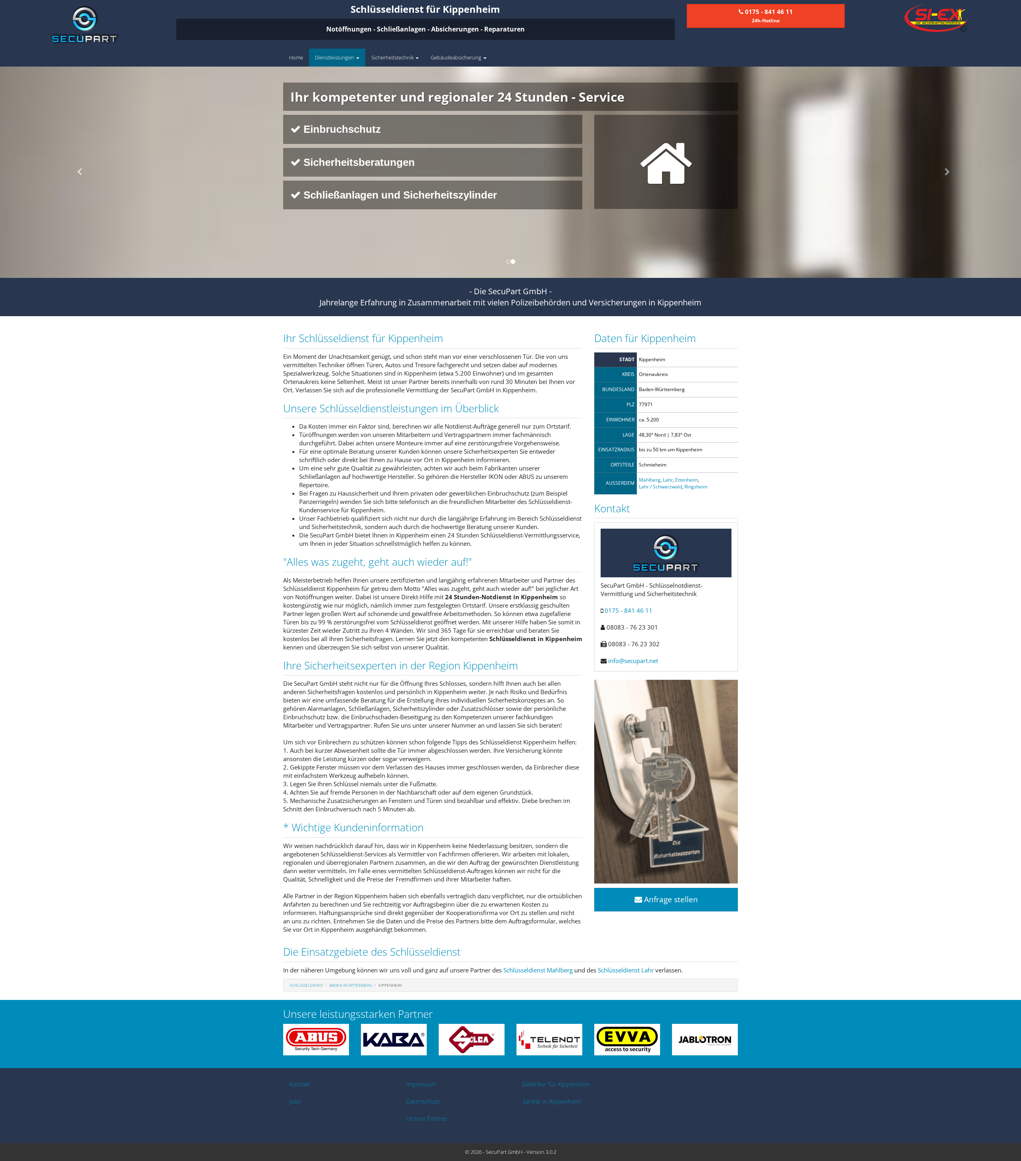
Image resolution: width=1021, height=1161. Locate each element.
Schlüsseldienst (306, 985)
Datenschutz (423, 1101)
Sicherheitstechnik (393, 57)
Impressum (421, 1084)
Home (296, 57)
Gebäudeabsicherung (457, 57)
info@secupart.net (633, 661)
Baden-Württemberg (350, 985)
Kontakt (299, 1084)
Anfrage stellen (670, 899)
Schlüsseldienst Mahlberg (538, 970)
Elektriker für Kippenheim (556, 1084)
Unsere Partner (426, 1118)
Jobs (295, 1101)
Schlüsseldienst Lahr (626, 970)
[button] (76, 172)
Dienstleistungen (335, 57)
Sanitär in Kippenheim (551, 1101)
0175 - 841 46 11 (628, 610)
